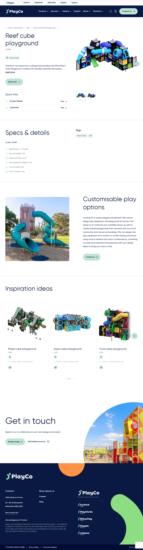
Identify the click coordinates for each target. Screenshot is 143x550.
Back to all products (15, 28)
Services (54, 11)
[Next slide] (137, 64)
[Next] (134, 336)
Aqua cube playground (68, 349)
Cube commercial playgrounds (44, 28)
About (85, 11)
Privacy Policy (34, 547)
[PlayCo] (21, 11)
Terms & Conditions (50, 547)
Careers (42, 496)
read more (10, 72)
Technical (97, 11)
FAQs (41, 502)
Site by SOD (133, 547)
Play (28, 28)
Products (42, 11)
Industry (65, 11)
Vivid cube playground (113, 349)
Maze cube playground (22, 349)
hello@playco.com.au (14, 497)
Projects (77, 11)
